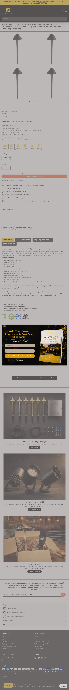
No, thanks (20, 360)
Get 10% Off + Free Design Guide (20, 356)
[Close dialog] (65, 326)
